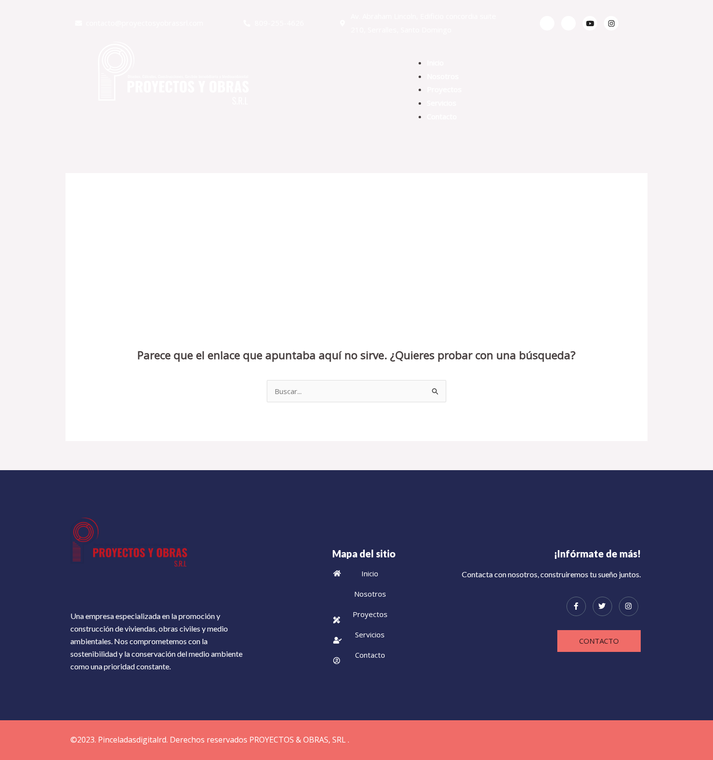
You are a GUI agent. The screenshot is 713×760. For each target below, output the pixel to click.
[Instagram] (628, 606)
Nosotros (443, 76)
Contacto (442, 116)
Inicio (435, 62)
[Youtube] (590, 23)
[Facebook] (547, 23)
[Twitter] (568, 23)
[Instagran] (611, 23)
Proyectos (444, 89)
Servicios (441, 103)
